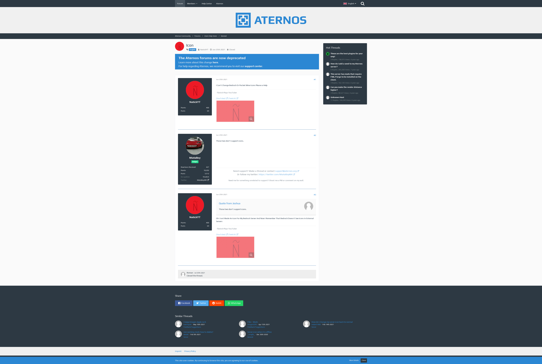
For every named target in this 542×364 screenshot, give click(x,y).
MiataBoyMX (201, 180)
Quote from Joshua (229, 203)
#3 (315, 195)
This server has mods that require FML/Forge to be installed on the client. (346, 77)
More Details (354, 360)
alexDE (186, 334)
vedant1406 (316, 324)
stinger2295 (252, 324)
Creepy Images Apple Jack (194, 322)
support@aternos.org (286, 171)
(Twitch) (232, 98)
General (250, 337)
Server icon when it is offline (259, 332)
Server (314, 327)
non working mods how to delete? (198, 332)
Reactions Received (188, 167)
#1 (315, 79)
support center (253, 66)
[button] (349, 3)
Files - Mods (252, 322)
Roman (190, 273)
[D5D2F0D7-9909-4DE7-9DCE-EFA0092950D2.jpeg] (235, 111)
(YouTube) (220, 98)
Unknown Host (337, 97)
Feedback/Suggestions (192, 327)
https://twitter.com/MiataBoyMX (275, 174)
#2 (315, 135)
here (215, 62)
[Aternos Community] (271, 20)
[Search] (362, 3)
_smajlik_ (251, 334)
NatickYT (204, 49)
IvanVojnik (187, 324)
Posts (183, 111)
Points (183, 108)
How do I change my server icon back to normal (332, 322)
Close (364, 360)
